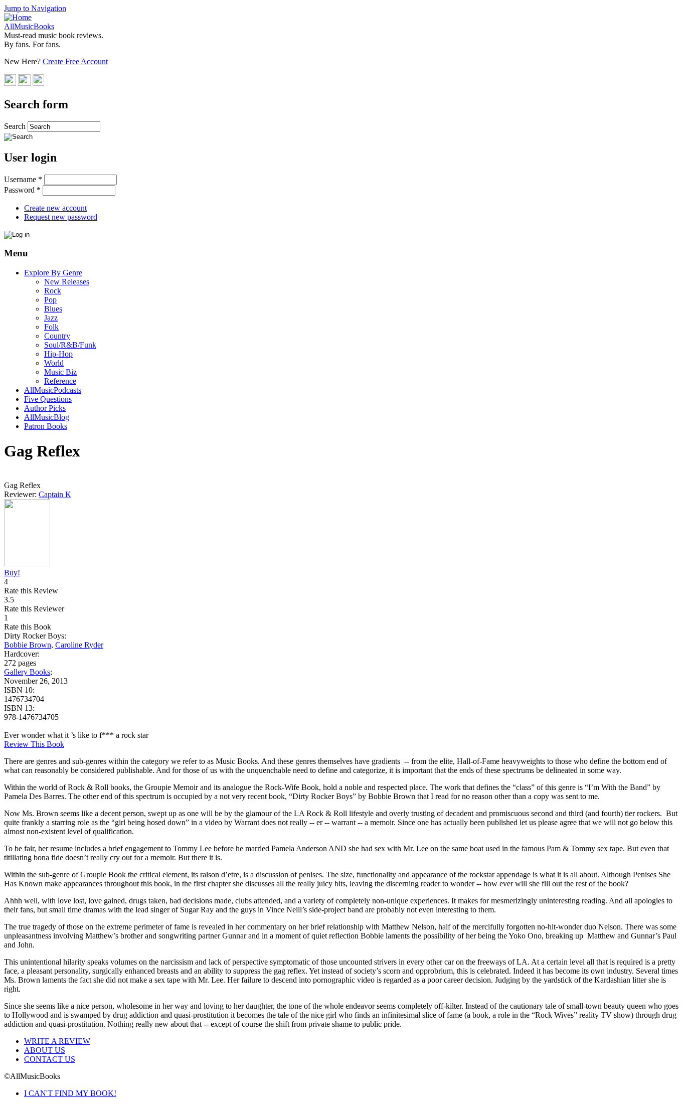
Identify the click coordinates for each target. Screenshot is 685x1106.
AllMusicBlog (46, 417)
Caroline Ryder (79, 645)
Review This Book (34, 744)
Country (57, 336)
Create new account (55, 208)
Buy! (12, 572)
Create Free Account (75, 61)
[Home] (18, 17)
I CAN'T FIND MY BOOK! (70, 1093)
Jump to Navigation (35, 8)
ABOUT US (44, 1050)
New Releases (66, 281)
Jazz (51, 317)
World (54, 363)
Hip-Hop (58, 354)
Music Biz (60, 372)
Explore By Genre (53, 272)
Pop (50, 299)
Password (22, 190)
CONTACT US (49, 1059)
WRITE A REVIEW (57, 1041)
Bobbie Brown (27, 645)
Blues (53, 308)
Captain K (55, 494)
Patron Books (45, 426)
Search (16, 126)
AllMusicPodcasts (52, 390)
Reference (60, 381)
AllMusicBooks (29, 26)
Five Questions (48, 399)
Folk (51, 327)
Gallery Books (27, 672)
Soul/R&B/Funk (70, 345)
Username (23, 179)
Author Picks (45, 408)
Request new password (60, 217)
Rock (52, 290)
